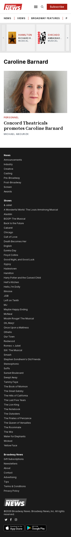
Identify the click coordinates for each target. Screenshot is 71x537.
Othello (8, 332)
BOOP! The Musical (14, 218)
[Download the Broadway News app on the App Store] (14, 528)
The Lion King (11, 404)
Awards (8, 191)
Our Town (9, 336)
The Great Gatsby (13, 391)
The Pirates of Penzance (17, 418)
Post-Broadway (12, 182)
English (8, 246)
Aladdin (8, 214)
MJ (5, 304)
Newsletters (10, 463)
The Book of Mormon (16, 386)
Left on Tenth (11, 300)
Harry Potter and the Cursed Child (22, 277)
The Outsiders (12, 413)
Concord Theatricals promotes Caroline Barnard (33, 125)
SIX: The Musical (13, 350)
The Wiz (8, 431)
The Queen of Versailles (17, 422)
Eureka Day (10, 250)
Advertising (10, 477)
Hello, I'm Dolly (12, 286)
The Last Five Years (15, 400)
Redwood (9, 341)
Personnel (11, 117)
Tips (6, 481)
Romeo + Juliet (12, 345)
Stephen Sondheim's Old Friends (22, 359)
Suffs (7, 368)
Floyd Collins (11, 255)
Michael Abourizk (16, 134)
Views (21, 18)
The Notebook (12, 409)
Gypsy (7, 264)
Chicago (8, 232)
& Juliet (8, 205)
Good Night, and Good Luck (19, 259)
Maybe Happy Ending (16, 309)
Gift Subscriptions (14, 459)
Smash (7, 354)
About (7, 468)
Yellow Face (10, 445)
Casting (8, 173)
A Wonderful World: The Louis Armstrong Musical (31, 209)
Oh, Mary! (9, 323)
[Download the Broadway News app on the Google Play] (36, 528)
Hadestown (10, 268)
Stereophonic (11, 363)
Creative (8, 168)
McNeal (8, 314)
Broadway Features (45, 18)
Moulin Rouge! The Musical (19, 318)
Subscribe (57, 6)
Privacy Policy (11, 490)
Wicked (8, 441)
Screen (8, 187)
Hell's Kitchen (11, 282)
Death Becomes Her (15, 241)
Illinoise (8, 291)
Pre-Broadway (12, 177)
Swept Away (10, 377)
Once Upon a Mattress (16, 327)
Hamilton (9, 273)
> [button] (68, 37)
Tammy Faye (11, 382)
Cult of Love (10, 236)
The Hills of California (16, 395)
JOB (6, 295)
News (7, 18)
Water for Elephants (15, 436)
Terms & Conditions (15, 486)
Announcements (13, 159)
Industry (8, 164)
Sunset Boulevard (13, 372)
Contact (8, 472)
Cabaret (8, 227)
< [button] (3, 37)
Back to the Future (14, 223)
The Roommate (12, 427)
